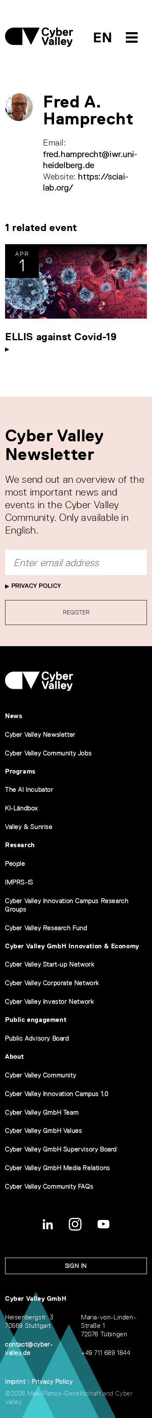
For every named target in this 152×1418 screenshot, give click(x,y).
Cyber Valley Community (40, 1075)
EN (103, 37)
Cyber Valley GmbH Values (43, 1130)
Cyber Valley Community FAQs (49, 1186)
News (13, 715)
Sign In (76, 1265)
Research (20, 844)
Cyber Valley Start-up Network (49, 964)
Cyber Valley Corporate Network (52, 982)
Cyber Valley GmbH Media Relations (57, 1167)
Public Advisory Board (37, 1038)
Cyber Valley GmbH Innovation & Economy (72, 946)
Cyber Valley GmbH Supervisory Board (61, 1149)
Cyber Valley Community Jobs (48, 753)
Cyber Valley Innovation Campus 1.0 (56, 1093)
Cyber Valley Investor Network (49, 1001)
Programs (20, 771)
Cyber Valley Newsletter (40, 734)
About (14, 1056)
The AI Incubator (29, 789)
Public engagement (35, 1019)
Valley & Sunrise (29, 826)
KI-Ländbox (21, 808)
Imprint (15, 1381)
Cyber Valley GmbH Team (42, 1112)
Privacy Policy (35, 585)
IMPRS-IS (19, 882)
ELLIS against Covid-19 (61, 336)
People (15, 863)
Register (76, 612)
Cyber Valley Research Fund (46, 927)
